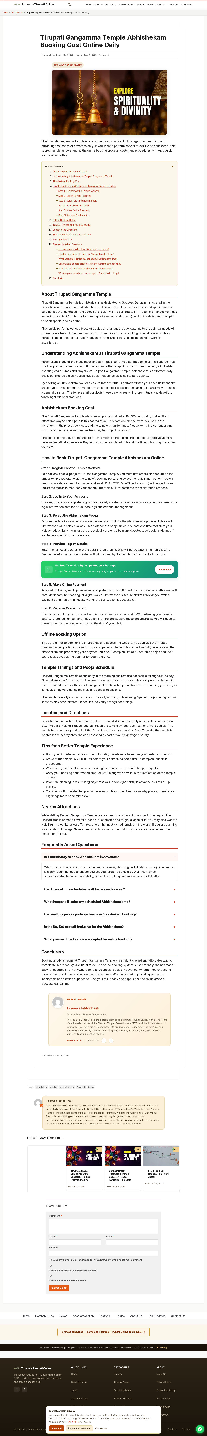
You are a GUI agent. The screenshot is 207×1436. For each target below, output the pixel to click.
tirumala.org (162, 1347)
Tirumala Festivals (123, 1398)
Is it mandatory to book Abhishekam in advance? (83, 249)
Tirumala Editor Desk (83, 1008)
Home (88, 4)
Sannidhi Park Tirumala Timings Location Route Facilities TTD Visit (120, 1175)
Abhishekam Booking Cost (66, 181)
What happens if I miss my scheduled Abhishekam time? (87, 258)
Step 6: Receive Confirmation (73, 215)
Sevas (113, 4)
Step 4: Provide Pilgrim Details (74, 205)
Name (53, 1236)
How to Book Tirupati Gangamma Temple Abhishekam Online (84, 186)
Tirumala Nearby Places (68, 65)
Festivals (141, 4)
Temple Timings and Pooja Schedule (72, 225)
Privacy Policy (163, 1398)
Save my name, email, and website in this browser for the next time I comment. (97, 1260)
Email (110, 1236)
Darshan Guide (101, 4)
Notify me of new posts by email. (67, 1280)
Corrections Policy (165, 1390)
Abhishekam (41, 1087)
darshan (53, 1087)
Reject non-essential (79, 1428)
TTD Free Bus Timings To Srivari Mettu (158, 1173)
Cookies (172, 1429)
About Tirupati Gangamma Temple (70, 171)
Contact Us (186, 4)
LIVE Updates (173, 4)
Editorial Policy (163, 1382)
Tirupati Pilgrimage (85, 1087)
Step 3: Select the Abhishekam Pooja (77, 200)
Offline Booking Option (64, 220)
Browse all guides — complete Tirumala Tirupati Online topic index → (103, 1331)
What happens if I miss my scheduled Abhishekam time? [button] (87, 902)
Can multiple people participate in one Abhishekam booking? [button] (90, 914)
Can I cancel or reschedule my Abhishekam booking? (86, 254)
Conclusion (58, 278)
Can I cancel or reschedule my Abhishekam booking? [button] (84, 889)
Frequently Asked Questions (67, 244)
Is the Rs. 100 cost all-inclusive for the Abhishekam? (85, 268)
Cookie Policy (73, 1422)
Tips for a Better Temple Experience (72, 234)
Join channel (164, 569)
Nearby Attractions (62, 239)
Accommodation (126, 4)
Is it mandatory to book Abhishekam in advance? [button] (81, 857)
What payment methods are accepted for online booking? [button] (88, 939)
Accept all (56, 1428)
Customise (101, 1428)
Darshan (118, 1374)
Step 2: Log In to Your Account (74, 195)
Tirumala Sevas (121, 1382)
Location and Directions (65, 229)
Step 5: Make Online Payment (73, 210)
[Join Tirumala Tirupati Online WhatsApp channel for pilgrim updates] (200, 1429)
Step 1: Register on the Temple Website (79, 191)
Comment (55, 1215)
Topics (150, 4)
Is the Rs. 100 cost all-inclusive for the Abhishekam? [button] (84, 927)
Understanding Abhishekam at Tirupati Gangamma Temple (83, 176)
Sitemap (186, 1429)
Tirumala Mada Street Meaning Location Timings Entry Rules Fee (80, 1175)
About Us (160, 4)
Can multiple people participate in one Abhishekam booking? (89, 263)
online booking (67, 1087)
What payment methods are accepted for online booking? (88, 273)
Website (53, 1247)
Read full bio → (74, 1040)
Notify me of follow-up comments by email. (73, 1270)
